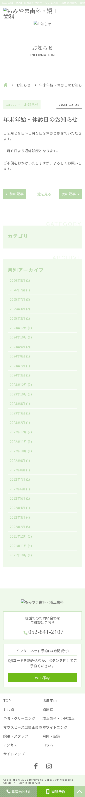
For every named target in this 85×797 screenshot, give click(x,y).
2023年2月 (20, 422)
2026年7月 (20, 290)
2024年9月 (20, 347)
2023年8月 (20, 403)
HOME (5, 85)
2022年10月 (21, 451)
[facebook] (36, 766)
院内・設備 (51, 736)
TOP (7, 700)
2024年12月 (21, 328)
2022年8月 (20, 470)
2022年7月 (20, 479)
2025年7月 (20, 299)
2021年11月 (21, 545)
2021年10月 (21, 555)
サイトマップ (14, 753)
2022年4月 (20, 507)
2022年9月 (20, 460)
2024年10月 (21, 337)
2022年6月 (20, 489)
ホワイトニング (54, 727)
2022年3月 (20, 517)
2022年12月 (21, 432)
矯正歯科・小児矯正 (58, 718)
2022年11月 (21, 441)
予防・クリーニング (19, 718)
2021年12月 (21, 536)
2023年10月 (21, 394)
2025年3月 (20, 318)
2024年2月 (20, 375)
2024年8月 (20, 356)
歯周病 (47, 709)
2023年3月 (20, 413)
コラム (47, 744)
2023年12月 (21, 384)
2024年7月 (20, 366)
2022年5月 (20, 498)
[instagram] (49, 766)
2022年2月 (20, 526)
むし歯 (8, 709)
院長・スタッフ (15, 736)
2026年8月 (20, 280)
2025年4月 (20, 309)
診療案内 (49, 700)
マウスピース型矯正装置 (22, 727)
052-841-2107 (45, 632)
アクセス (10, 744)
